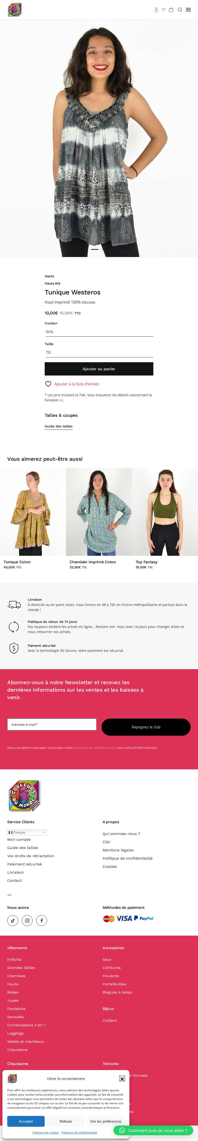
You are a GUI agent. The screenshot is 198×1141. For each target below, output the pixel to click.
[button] (122, 1078)
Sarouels (15, 1017)
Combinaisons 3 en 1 (26, 1025)
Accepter (26, 1121)
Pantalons (16, 1008)
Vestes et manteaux (25, 1041)
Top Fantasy (146, 562)
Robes (12, 992)
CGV (106, 842)
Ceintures (112, 967)
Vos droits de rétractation (30, 856)
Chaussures (17, 1063)
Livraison (15, 872)
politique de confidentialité (95, 748)
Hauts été (52, 283)
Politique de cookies (46, 1132)
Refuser (66, 1121)
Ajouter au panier (99, 369)
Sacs (107, 959)
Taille (49, 344)
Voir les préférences (105, 1121)
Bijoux (108, 1008)
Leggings (15, 1033)
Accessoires (113, 948)
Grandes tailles (21, 967)
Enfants (14, 959)
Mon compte (19, 839)
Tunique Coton (17, 562)
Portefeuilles (114, 984)
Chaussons (17, 1049)
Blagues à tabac (117, 992)
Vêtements (17, 948)
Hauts (49, 276)
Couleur (51, 323)
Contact (14, 880)
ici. (61, 400)
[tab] (94, 249)
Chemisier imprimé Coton (93, 562)
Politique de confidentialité (79, 1132)
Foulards (111, 976)
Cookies (110, 866)
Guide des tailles (58, 426)
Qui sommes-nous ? (121, 833)
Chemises (16, 976)
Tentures (111, 1063)
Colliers (110, 1020)
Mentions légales (118, 850)
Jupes (13, 1000)
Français (19, 832)
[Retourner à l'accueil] (15, 9)
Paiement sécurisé (24, 864)
